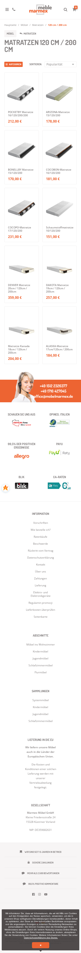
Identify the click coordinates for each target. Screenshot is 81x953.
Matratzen (38, 25)
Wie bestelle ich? (41, 530)
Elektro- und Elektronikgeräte (41, 594)
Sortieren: (35, 64)
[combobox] (60, 64)
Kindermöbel (40, 707)
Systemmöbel (40, 700)
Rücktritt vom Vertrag (40, 550)
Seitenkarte (41, 617)
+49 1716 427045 (53, 391)
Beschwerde (40, 544)
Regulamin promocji (40, 603)
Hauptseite (10, 25)
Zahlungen (40, 578)
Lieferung (40, 585)
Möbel (24, 25)
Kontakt (40, 564)
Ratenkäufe (40, 537)
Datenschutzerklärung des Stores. (41, 937)
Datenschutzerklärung (40, 557)
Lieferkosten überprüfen (40, 610)
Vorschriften (40, 523)
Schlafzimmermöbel (41, 721)
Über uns (40, 571)
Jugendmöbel (40, 714)
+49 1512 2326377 (53, 385)
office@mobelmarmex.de (53, 396)
